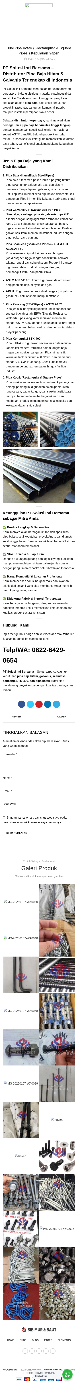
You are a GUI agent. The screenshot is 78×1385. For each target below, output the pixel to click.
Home (29, 25)
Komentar (10, 754)
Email (7, 791)
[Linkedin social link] (47, 704)
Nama (7, 777)
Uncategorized (43, 25)
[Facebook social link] (21, 704)
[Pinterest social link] (39, 704)
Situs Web (9, 804)
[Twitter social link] (30, 704)
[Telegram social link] (56, 704)
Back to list (39, 716)
